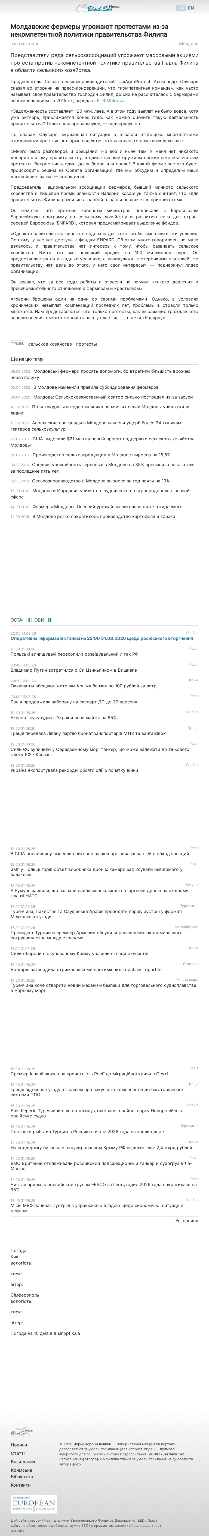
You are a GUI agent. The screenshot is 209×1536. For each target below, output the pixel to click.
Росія (193, 648)
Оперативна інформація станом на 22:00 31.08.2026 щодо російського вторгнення (102, 638)
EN (191, 8)
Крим (193, 680)
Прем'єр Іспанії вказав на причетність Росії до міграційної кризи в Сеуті (89, 1073)
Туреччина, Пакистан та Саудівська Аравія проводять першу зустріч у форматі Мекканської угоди (96, 914)
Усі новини (187, 1220)
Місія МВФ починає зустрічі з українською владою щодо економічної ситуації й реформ (97, 1208)
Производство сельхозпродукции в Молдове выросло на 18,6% (102, 454)
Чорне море (187, 980)
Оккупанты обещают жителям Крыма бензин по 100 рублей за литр (83, 685)
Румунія (191, 885)
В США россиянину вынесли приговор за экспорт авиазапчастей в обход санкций (100, 853)
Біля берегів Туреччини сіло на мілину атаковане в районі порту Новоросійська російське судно (97, 1113)
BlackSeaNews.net (169, 1454)
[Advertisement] (104, 566)
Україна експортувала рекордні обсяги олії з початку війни (74, 770)
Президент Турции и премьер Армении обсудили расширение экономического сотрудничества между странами (97, 935)
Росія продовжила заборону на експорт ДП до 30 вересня (74, 701)
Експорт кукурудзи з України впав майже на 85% (64, 717)
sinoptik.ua (69, 1333)
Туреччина (189, 906)
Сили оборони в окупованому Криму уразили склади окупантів (79, 953)
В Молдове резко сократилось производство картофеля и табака (103, 516)
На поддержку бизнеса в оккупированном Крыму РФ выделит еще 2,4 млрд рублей (101, 1147)
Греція (193, 728)
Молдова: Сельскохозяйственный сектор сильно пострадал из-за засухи (113, 397)
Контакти (21, 1485)
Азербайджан (186, 927)
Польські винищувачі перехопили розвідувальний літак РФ (75, 654)
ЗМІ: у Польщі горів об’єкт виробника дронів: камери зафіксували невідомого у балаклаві (97, 872)
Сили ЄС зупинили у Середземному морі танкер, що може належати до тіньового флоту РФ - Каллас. (100, 752)
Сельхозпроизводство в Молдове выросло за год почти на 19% (101, 480)
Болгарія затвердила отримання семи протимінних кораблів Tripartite (86, 969)
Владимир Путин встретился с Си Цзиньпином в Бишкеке (74, 670)
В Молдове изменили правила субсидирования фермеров (96, 387)
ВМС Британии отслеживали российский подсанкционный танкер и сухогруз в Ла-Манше (101, 1166)
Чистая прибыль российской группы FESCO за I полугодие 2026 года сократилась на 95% (104, 1187)
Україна (192, 633)
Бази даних (23, 1461)
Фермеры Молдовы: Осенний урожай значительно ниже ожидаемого (107, 506)
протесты (86, 344)
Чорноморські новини (92, 1444)
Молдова (188, 43)
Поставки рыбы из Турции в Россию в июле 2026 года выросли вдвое (87, 1131)
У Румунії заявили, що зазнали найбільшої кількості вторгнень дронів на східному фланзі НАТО (99, 893)
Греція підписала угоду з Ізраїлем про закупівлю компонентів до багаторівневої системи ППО (97, 1092)
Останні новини (31, 620)
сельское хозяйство (50, 344)
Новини (19, 1444)
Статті (18, 1453)
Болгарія (190, 964)
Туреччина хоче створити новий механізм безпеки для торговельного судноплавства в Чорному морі (103, 987)
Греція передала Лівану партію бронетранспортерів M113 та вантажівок (88, 733)
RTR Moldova (110, 100)
